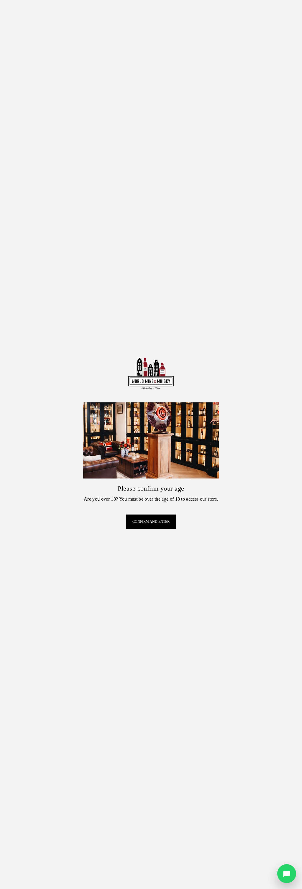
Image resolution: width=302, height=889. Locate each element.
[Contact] (286, 873)
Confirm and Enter (151, 522)
